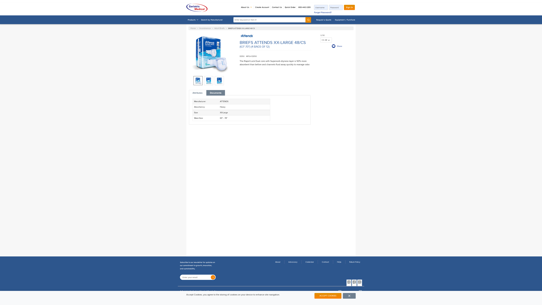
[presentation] (197, 93)
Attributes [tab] (198, 92)
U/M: (322, 35)
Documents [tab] (215, 92)
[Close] (349, 296)
